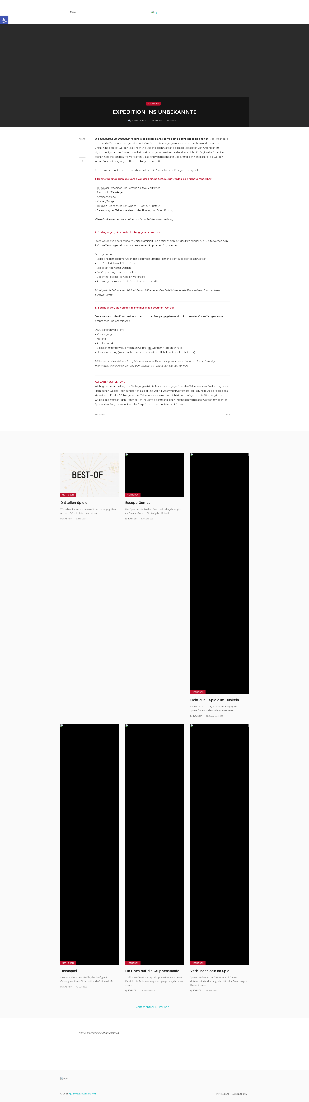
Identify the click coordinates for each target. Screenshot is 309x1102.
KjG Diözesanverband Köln (83, 1093)
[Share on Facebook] (82, 161)
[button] (4, 20)
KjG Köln (144, 120)
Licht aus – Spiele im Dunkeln (214, 700)
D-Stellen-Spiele (73, 502)
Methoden (153, 103)
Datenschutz (240, 1094)
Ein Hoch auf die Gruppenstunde (152, 971)
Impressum (222, 1094)
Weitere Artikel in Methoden (153, 1007)
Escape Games (137, 502)
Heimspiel (68, 971)
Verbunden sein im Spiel (210, 971)
